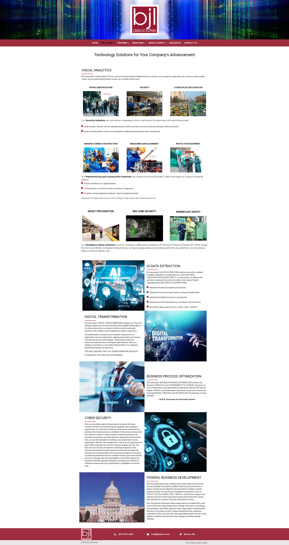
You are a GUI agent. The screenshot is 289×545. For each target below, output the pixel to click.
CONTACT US (190, 43)
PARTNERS (122, 43)
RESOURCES (175, 43)
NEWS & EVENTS (157, 43)
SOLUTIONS (107, 43)
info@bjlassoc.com (160, 534)
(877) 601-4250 (126, 534)
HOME (95, 43)
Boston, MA (189, 534)
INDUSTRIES (138, 43)
